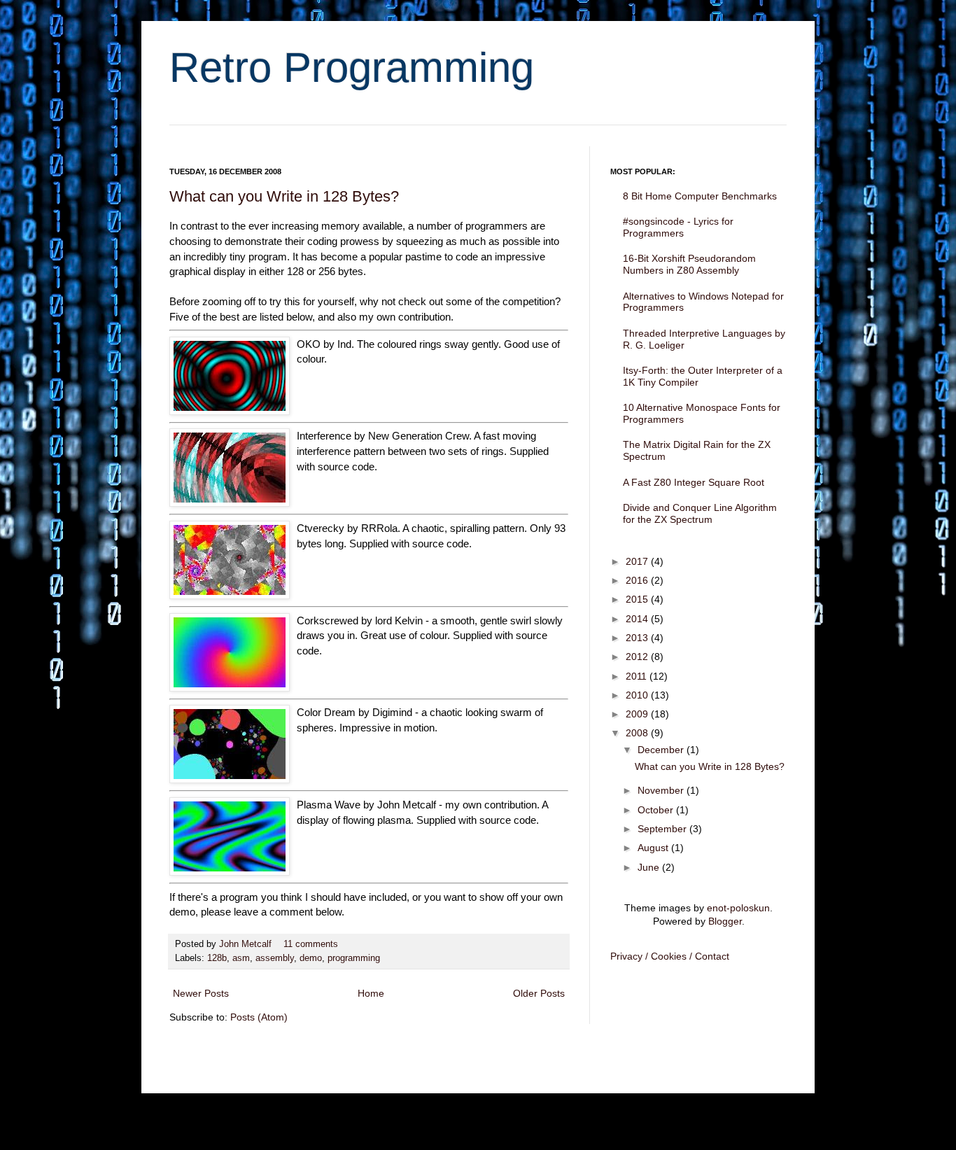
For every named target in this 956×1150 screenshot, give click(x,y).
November (662, 790)
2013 (638, 637)
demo (311, 958)
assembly (274, 958)
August (654, 847)
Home (371, 993)
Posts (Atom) (259, 1017)
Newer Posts (201, 993)
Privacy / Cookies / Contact (669, 956)
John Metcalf (246, 944)
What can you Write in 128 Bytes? (284, 196)
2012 (638, 656)
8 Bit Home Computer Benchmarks (700, 196)
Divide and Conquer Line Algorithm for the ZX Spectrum (700, 513)
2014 (638, 618)
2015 (638, 599)
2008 (638, 732)
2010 (638, 695)
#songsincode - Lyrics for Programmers (678, 227)
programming (354, 958)
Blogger (725, 921)
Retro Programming (351, 67)
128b (217, 958)
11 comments (310, 944)
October (657, 809)
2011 (637, 676)
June (650, 867)
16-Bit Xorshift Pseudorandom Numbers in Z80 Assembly (689, 264)
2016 (638, 580)
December (662, 749)
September (663, 828)
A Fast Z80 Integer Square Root (693, 482)
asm (241, 958)
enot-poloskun (738, 907)
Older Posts (539, 993)
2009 (638, 714)
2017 (638, 561)
